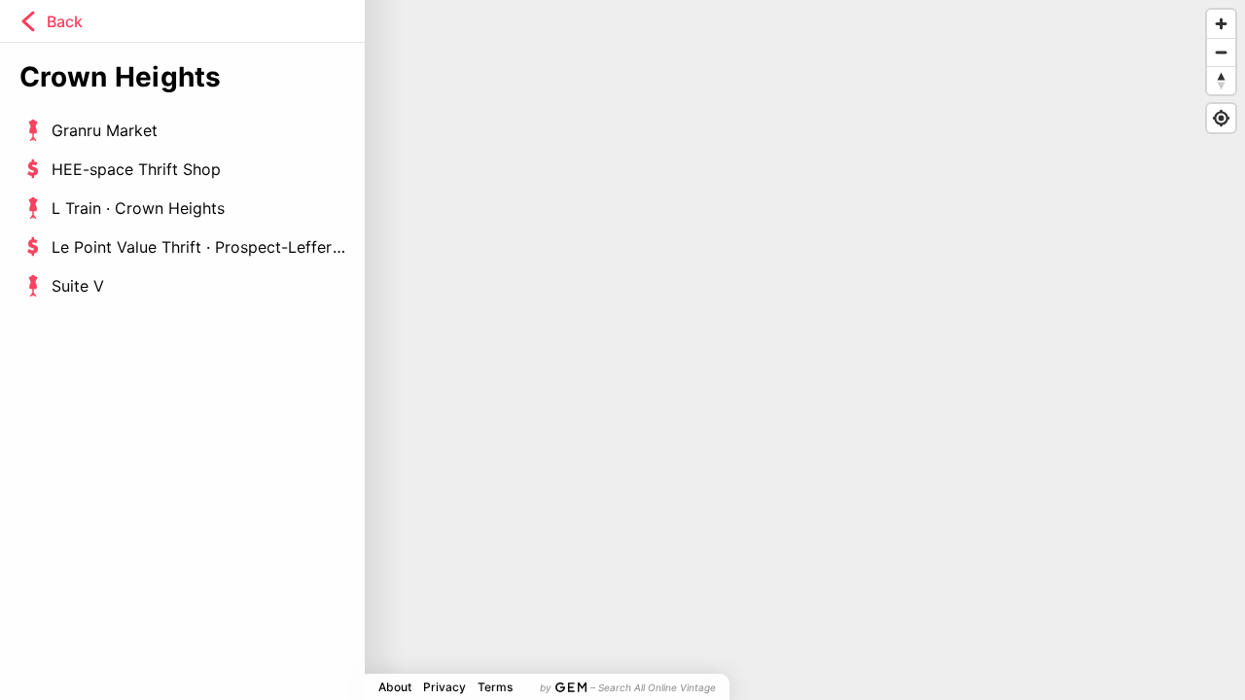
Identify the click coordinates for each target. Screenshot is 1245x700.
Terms (495, 687)
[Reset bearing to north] (1221, 80)
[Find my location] (1221, 118)
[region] (622, 350)
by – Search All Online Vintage (628, 687)
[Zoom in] (1221, 24)
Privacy (444, 687)
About (394, 687)
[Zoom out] (1221, 52)
